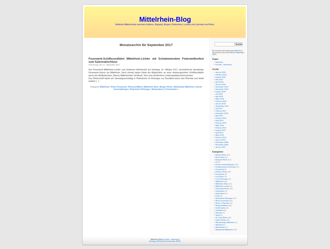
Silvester (219, 213)
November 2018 (222, 89)
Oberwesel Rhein (222, 189)
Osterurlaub (220, 193)
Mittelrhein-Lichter (222, 186)
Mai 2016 (219, 116)
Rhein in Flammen (223, 203)
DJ (217, 162)
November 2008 (222, 145)
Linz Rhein (220, 176)
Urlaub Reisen (221, 220)
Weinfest (219, 225)
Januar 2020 (221, 72)
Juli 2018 (219, 94)
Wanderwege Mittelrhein (225, 222)
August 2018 (220, 92)
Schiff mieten (221, 208)
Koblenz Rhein (221, 172)
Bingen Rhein (166, 87)
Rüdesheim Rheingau (140, 89)
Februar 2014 (221, 128)
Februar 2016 (221, 118)
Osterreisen (220, 191)
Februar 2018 (221, 101)
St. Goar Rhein (221, 217)
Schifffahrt (220, 210)
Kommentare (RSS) (173, 241)
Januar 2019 (221, 84)
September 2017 (222, 106)
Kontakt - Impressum (224, 64)
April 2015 (219, 120)
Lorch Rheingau (222, 179)
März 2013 (220, 135)
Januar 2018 (221, 104)
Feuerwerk (220, 169)
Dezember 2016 (222, 113)
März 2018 (220, 99)
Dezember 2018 (222, 87)
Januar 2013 (221, 140)
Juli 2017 (219, 108)
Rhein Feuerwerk (119, 87)
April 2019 (219, 82)
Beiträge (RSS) (155, 241)
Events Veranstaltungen (225, 164)
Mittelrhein (105, 87)
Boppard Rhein (222, 160)
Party (218, 196)
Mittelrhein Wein (151, 87)
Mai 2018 (219, 96)
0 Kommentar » (171, 89)
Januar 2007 (221, 147)
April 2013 (219, 133)
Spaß (218, 215)
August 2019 (220, 77)
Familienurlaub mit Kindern (226, 167)
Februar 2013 (221, 137)
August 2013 (220, 130)
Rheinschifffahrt (135, 87)
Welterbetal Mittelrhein (184, 87)
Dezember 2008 (222, 142)
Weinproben (157, 89)
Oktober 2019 (221, 75)
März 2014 (220, 125)
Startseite (219, 62)
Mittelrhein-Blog (165, 19)
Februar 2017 (221, 111)
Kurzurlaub (220, 174)
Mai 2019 (219, 79)
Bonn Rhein (220, 157)
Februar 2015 (221, 123)
